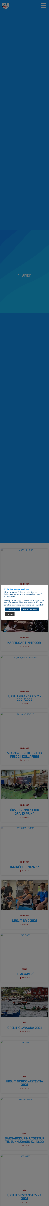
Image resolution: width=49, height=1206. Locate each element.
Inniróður (24, 584)
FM (24, 1023)
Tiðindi (24, 969)
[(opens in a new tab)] (24, 784)
